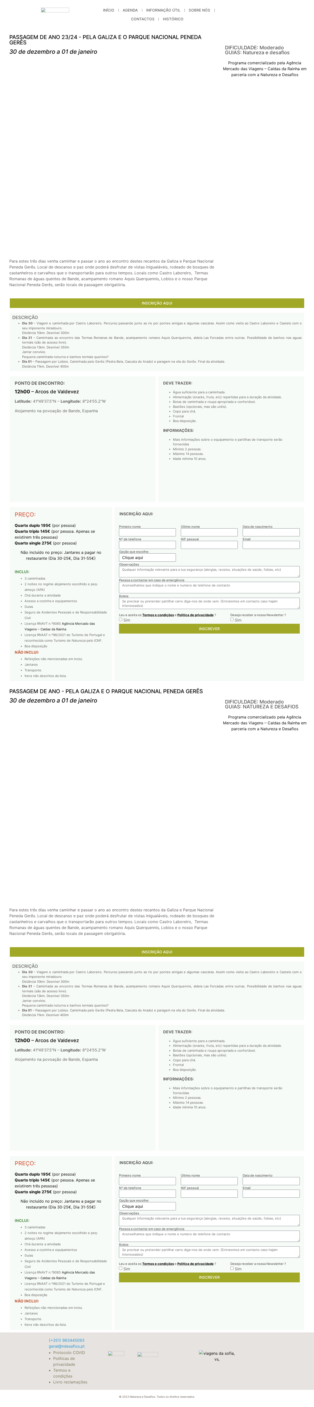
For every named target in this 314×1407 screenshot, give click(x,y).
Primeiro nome (130, 526)
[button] (267, 37)
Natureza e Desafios (279, 74)
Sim (126, 620)
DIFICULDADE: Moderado (254, 48)
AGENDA (130, 10)
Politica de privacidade (195, 615)
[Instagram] (269, 15)
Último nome (190, 526)
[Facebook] (249, 15)
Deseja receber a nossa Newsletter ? (258, 615)
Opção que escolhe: (134, 551)
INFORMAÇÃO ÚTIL (163, 10)
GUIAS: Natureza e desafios (257, 52)
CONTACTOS (143, 19)
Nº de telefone (130, 539)
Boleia (123, 596)
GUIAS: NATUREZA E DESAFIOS (262, 707)
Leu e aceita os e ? (167, 615)
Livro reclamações (70, 1382)
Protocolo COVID (69, 1352)
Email (246, 539)
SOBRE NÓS (199, 10)
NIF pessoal (190, 539)
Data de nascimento (258, 526)
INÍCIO (108, 10)
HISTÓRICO (173, 19)
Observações (129, 564)
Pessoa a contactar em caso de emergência (151, 580)
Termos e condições (158, 615)
